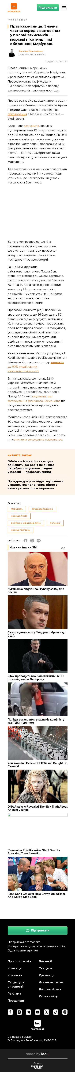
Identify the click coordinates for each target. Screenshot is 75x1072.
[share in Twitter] (32, 540)
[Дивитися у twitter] (46, 1012)
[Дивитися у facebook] (10, 1012)
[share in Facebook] (25, 540)
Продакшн (16, 1000)
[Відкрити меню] (64, 7)
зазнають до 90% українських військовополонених (36, 367)
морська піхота (19, 516)
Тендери (45, 968)
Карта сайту (48, 996)
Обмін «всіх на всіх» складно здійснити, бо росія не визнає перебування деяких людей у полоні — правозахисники (31, 467)
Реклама (14, 993)
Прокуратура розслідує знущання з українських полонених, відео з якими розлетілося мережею (35, 485)
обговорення (17, 114)
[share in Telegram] (39, 540)
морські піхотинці (20, 530)
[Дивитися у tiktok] (55, 1012)
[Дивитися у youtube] (37, 1012)
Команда (14, 968)
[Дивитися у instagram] (19, 1012)
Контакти (15, 975)
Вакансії (45, 961)
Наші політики (50, 989)
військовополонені (42, 509)
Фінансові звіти (51, 982)
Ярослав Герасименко (31, 51)
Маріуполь (16, 509)
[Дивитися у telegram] (28, 1012)
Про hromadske (20, 961)
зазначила (31, 126)
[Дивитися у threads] (65, 1012)
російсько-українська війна (26, 523)
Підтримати (48, 7)
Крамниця (47, 975)
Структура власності (16, 984)
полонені (55, 523)
